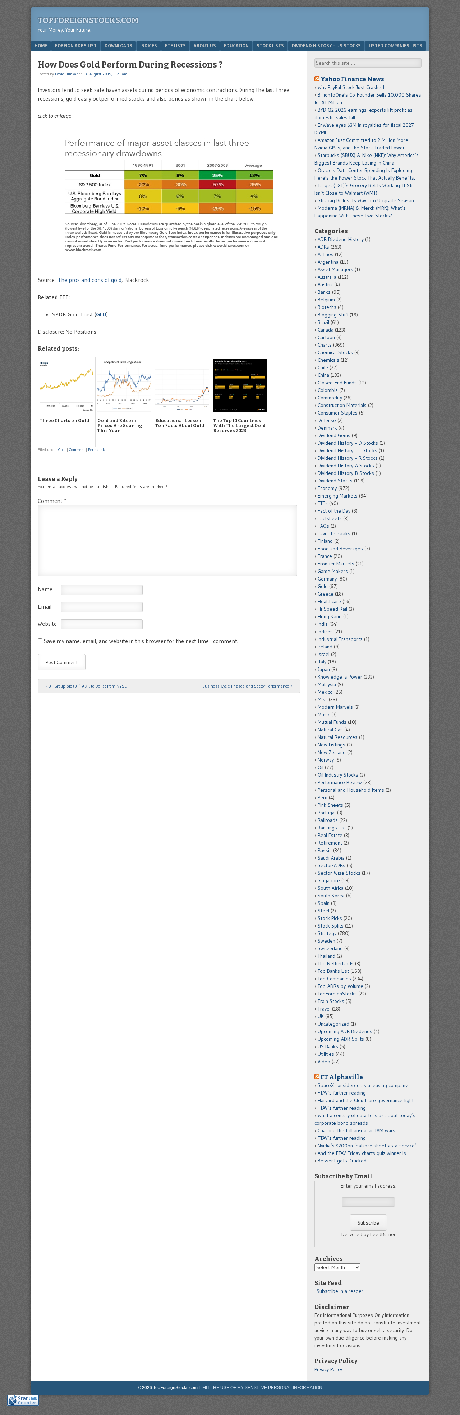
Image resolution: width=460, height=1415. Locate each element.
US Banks (328, 1046)
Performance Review (340, 782)
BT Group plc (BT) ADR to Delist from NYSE (85, 686)
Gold (62, 449)
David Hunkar (66, 74)
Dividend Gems (334, 435)
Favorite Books (334, 533)
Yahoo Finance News (352, 79)
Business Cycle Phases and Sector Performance (247, 686)
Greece (326, 594)
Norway (326, 760)
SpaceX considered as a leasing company (363, 1085)
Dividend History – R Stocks (348, 458)
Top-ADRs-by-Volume (340, 986)
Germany (327, 578)
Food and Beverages (340, 548)
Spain (324, 903)
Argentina (328, 262)
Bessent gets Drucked (342, 1160)
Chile (323, 367)
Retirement (330, 843)
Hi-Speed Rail (332, 609)
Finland (325, 541)
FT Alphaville (342, 1077)
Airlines (326, 254)
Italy (322, 661)
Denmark (327, 428)
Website (47, 623)
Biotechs (327, 307)
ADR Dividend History (341, 239)
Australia (327, 277)
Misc (322, 699)
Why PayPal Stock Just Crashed (351, 87)
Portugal (327, 812)
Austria (325, 284)
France (325, 556)
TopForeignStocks (337, 993)
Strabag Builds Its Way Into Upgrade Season (366, 200)
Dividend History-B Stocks (346, 473)
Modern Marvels (335, 707)
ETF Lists (175, 45)
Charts (325, 345)
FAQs (323, 526)
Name (45, 589)
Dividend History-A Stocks (346, 465)
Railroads (328, 820)
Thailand (326, 956)
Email (44, 606)
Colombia (328, 390)
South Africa (331, 888)
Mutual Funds (332, 722)
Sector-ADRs (331, 865)
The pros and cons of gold (89, 279)
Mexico (325, 692)
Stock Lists (270, 45)
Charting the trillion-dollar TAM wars (356, 1130)
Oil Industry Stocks (338, 775)
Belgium (326, 299)
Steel (323, 910)
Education (236, 45)
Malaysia (327, 684)
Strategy (327, 933)
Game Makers (333, 571)
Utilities (326, 1054)
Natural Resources (338, 737)
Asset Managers (335, 269)
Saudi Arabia (331, 858)
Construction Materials (342, 405)
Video (324, 1061)
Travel (324, 1008)
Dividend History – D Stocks (348, 443)
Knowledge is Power (340, 677)
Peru (322, 797)
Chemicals (328, 360)
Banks (324, 292)
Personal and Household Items (351, 790)
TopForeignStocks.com (88, 20)
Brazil (323, 322)
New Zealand (332, 752)
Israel (324, 654)
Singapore (329, 880)
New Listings (331, 744)
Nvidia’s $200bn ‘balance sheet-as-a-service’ (367, 1145)
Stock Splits (331, 925)
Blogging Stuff (333, 314)
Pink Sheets (330, 805)
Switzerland (330, 948)
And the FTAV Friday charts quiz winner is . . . (366, 1153)
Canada (326, 330)
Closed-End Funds (337, 382)
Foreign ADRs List (76, 45)
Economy (327, 488)
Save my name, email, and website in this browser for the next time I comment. (141, 640)
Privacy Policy (328, 1369)
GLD (101, 314)
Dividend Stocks (335, 480)
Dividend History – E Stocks (347, 450)
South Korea (331, 895)
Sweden (326, 941)
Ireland (325, 646)
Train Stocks (331, 1001)
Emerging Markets (338, 496)
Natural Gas (330, 729)
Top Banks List (333, 971)
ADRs (323, 247)
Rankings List (332, 827)
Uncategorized (333, 1024)
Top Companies (334, 978)
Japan (324, 669)
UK (321, 1016)
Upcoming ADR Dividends (345, 1031)
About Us (205, 45)
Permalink (96, 449)
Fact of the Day (334, 511)
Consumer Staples (338, 413)
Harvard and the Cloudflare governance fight (366, 1100)
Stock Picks (330, 918)
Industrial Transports (340, 639)
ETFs (323, 503)
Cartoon (326, 337)
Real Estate (330, 835)
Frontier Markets (336, 563)
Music (324, 714)
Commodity (330, 397)
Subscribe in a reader (340, 1291)
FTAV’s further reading (342, 1093)
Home (40, 45)
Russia (325, 850)
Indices (148, 45)
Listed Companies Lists (395, 45)
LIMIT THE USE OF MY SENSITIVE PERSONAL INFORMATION (260, 1387)
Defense (327, 420)
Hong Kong (330, 616)
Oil (320, 767)
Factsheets (330, 518)
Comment (77, 449)
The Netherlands (336, 963)
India (323, 624)
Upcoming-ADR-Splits (341, 1039)
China (323, 375)
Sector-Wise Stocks (339, 873)
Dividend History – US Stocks (326, 45)
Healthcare (329, 601)
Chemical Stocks (335, 352)
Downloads (118, 45)
